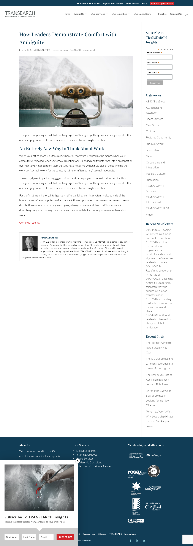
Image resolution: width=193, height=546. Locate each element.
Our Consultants (142, 14)
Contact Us (176, 14)
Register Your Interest (113, 3)
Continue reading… (30, 222)
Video (149, 214)
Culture (150, 131)
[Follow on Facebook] (130, 541)
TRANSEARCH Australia (88, 3)
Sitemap (102, 534)
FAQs (144, 3)
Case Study (152, 125)
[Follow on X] (137, 541)
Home (67, 14)
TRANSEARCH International (82, 50)
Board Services (154, 118)
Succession (152, 179)
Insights (162, 14)
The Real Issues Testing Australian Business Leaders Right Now (159, 379)
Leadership (57, 50)
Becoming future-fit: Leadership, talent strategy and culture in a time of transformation (159, 287)
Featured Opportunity (158, 137)
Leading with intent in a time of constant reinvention (158, 234)
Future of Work (155, 143)
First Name (153, 62)
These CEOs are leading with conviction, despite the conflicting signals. (159, 363)
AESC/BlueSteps (155, 101)
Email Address (154, 52)
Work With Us (132, 3)
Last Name (153, 72)
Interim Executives (86, 454)
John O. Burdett (29, 50)
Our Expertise (119, 14)
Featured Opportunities (162, 3)
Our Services (98, 14)
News (65, 50)
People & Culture (156, 173)
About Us (79, 14)
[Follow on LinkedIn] (144, 541)
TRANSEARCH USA (157, 208)
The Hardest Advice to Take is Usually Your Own (159, 347)
